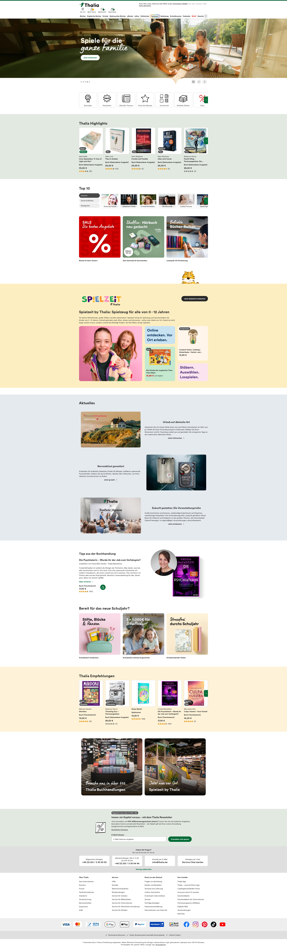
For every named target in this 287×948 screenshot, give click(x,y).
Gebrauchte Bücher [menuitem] (118, 16)
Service (115, 877)
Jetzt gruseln (109, 480)
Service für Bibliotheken (121, 899)
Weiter (205, 16)
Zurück (199, 82)
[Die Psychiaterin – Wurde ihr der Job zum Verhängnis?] (177, 598)
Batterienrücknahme (120, 888)
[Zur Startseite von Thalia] (90, 5)
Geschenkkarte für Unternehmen (190, 899)
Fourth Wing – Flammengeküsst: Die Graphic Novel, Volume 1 (196, 149)
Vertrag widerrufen (143, 869)
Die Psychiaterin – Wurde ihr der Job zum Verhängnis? (170, 702)
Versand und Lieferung (154, 888)
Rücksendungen (118, 892)
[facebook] (186, 925)
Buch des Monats (145, 99)
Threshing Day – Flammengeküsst (117, 702)
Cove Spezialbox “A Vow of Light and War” (91, 149)
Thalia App (181, 881)
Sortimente (164, 99)
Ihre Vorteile (182, 877)
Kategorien (85, 205)
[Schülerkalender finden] (187, 636)
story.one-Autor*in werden (188, 892)
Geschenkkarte (183, 896)
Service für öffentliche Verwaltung (125, 906)
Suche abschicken (145, 6)
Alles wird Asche (170, 149)
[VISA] (66, 925)
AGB (81, 910)
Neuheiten (107, 99)
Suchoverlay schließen (180, 4)
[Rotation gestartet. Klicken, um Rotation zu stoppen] (193, 82)
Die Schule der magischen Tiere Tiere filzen (160, 364)
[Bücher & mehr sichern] (100, 239)
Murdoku (91, 702)
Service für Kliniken (119, 910)
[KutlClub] (174, 925)
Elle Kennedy (167, 200)
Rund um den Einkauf (153, 877)
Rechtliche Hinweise (119, 830)
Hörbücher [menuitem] (144, 16)
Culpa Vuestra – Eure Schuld (196, 702)
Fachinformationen (86, 892)
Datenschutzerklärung (153, 906)
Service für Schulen (119, 896)
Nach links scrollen (81, 140)
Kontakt (115, 885)
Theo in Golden (117, 149)
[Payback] (156, 925)
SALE (202, 99)
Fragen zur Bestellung (153, 881)
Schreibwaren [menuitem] (176, 16)
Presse (81, 888)
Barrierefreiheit (85, 903)
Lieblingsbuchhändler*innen (188, 888)
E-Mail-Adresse (117, 835)
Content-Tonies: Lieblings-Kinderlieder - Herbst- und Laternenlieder (193, 343)
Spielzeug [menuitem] (164, 16)
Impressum (83, 906)
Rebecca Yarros (110, 200)
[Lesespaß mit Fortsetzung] (187, 239)
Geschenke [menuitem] (202, 16)
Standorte (83, 896)
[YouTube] (222, 925)
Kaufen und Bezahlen (153, 885)
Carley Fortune (186, 200)
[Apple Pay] (124, 925)
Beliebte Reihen (183, 99)
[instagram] (195, 925)
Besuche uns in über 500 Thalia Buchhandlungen (111, 766)
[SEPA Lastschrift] (93, 925)
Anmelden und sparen (180, 839)
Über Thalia (84, 877)
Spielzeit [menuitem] (154, 16)
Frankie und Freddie (143, 149)
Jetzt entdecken (143, 52)
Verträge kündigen (152, 903)
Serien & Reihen (87, 200)
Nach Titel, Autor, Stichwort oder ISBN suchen (155, 4)
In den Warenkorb (103, 587)
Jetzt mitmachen (175, 438)
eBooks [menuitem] (130, 16)
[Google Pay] (109, 925)
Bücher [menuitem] (83, 16)
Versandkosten (160, 945)
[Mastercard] (77, 925)
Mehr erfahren (85, 581)
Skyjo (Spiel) (143, 702)
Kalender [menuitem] (186, 16)
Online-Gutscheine (152, 892)
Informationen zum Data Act (156, 910)
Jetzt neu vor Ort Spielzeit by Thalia (175, 766)
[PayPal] (139, 925)
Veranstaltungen (184, 910)
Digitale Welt (182, 906)
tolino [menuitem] (136, 16)
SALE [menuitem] (194, 16)
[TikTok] (213, 925)
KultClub (181, 914)
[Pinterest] (204, 925)
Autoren (84, 195)
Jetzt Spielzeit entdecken (194, 298)
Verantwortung (85, 899)
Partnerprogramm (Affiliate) (188, 903)
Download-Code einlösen (155, 896)
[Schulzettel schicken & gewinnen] (143, 636)
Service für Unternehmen (122, 903)
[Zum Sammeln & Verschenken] (143, 239)
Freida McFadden (148, 200)
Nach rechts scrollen (206, 140)
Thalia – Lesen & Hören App (188, 885)
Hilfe (114, 881)
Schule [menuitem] (105, 16)
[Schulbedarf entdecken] (100, 636)
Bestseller (88, 99)
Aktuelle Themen (126, 99)
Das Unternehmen (86, 881)
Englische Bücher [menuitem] (94, 16)
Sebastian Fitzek (129, 200)
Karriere (82, 885)
